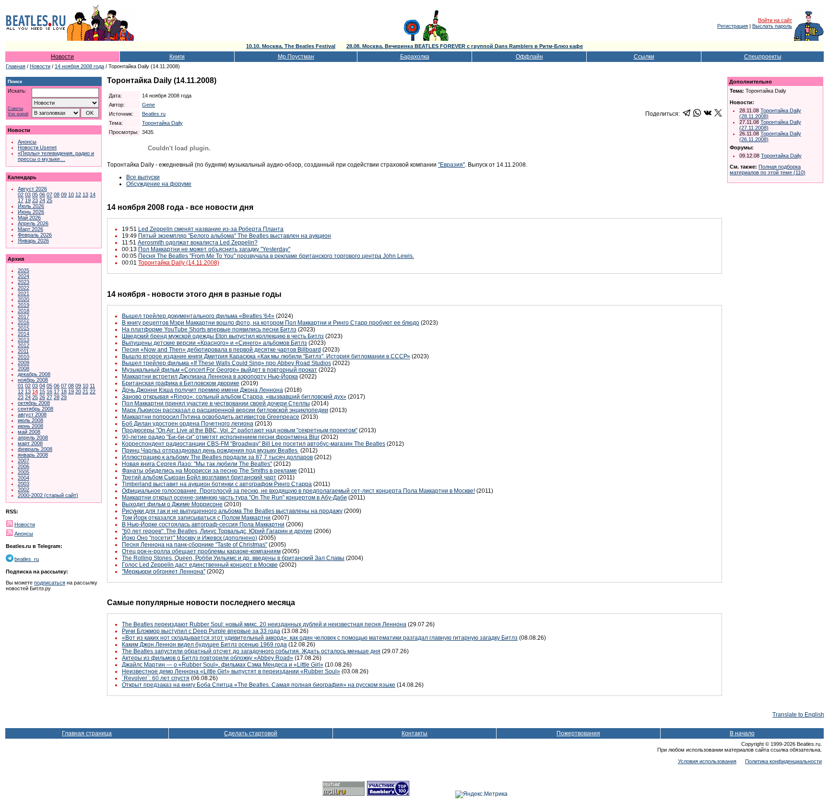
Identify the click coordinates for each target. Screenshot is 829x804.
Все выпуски (143, 177)
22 (92, 391)
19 (28, 200)
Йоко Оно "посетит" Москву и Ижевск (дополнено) (189, 538)
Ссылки (644, 56)
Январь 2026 (33, 241)
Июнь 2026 (31, 212)
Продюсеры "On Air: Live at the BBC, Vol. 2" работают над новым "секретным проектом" (239, 430)
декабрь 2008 (34, 374)
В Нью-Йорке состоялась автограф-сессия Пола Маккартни (203, 524)
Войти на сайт (775, 20)
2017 (23, 316)
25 (49, 200)
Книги (177, 56)
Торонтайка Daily (162, 123)
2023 (23, 282)
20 (78, 391)
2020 (23, 299)
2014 (23, 334)
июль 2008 (30, 420)
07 (49, 194)
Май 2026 (29, 217)
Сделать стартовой (250, 733)
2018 (23, 311)
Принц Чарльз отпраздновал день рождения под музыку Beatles (210, 450)
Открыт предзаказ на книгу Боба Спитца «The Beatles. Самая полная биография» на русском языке (258, 685)
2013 (23, 339)
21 (85, 391)
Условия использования (707, 761)
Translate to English (798, 714)
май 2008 (29, 432)
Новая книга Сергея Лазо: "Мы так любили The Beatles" (197, 464)
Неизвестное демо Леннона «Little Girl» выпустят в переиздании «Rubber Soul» (231, 671)
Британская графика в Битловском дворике (180, 383)
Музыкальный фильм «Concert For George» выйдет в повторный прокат (219, 369)
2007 (23, 460)
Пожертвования (578, 733)
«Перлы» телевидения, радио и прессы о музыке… (56, 156)
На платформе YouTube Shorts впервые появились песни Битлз (209, 329)
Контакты (414, 733)
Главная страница (87, 733)
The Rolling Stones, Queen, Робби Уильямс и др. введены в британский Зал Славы (233, 558)
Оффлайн (529, 56)
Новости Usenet (37, 147)
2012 (23, 345)
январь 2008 (33, 455)
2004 (23, 478)
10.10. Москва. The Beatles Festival (290, 46)
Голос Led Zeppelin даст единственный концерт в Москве (200, 564)
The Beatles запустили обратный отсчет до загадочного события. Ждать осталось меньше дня (251, 651)
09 (64, 194)
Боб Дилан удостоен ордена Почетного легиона (187, 423)
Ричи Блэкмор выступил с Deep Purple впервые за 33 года (201, 631)
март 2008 (30, 443)
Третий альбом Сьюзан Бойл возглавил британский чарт (199, 477)
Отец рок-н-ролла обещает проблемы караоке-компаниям (201, 551)
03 (28, 194)
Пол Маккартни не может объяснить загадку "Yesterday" (214, 249)
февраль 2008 (35, 449)
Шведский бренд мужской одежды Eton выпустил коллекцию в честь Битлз (223, 336)
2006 (23, 466)
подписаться (49, 582)
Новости (62, 56)
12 (78, 194)
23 (35, 200)
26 (42, 397)
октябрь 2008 (34, 403)
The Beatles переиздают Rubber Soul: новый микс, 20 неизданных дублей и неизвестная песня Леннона (264, 624)
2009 (23, 362)
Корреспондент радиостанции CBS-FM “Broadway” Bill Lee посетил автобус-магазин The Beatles (253, 443)
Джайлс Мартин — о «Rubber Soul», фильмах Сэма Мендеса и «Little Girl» (222, 664)
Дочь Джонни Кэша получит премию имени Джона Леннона (202, 390)
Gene (148, 105)
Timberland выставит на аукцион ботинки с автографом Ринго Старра (217, 484)
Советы (15, 109)
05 (35, 194)
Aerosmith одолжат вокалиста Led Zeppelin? (198, 242)
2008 (23, 368)
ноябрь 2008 (33, 380)
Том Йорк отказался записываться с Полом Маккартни (196, 517)
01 (21, 386)
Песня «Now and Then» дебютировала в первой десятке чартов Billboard (221, 349)
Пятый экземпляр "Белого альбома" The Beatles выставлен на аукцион (234, 235)
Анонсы (27, 142)
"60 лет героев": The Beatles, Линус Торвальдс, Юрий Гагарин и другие (217, 531)
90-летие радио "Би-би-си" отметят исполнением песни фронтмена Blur (221, 437)
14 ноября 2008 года (79, 66)
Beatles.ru (154, 114)
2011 (23, 351)
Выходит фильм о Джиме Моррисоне (172, 504)
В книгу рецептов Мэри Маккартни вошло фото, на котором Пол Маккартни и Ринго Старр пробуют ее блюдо (270, 322)
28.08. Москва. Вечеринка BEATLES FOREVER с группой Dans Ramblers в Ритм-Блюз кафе (464, 46)
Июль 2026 (31, 206)
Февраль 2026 (35, 235)
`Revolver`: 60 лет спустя (155, 678)
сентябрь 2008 (35, 409)
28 (56, 397)
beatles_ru (26, 559)
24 (42, 200)
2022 (23, 288)
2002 (23, 489)
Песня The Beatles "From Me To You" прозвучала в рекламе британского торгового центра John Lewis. (276, 256)
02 (21, 194)
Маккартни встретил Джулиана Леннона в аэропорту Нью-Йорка (210, 376)
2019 (23, 305)
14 (92, 194)
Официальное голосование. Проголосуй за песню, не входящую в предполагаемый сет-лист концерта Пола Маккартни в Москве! (298, 490)
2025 (23, 270)
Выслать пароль (772, 26)
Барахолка (414, 56)
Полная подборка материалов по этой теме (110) (767, 169)
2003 (23, 484)
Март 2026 (30, 229)
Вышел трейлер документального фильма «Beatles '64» (198, 316)
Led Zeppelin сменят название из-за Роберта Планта (211, 229)
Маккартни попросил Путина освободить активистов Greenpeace (210, 417)
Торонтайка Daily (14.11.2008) (178, 262)
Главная (15, 66)
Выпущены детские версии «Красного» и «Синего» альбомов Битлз (214, 343)
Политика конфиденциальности (783, 761)
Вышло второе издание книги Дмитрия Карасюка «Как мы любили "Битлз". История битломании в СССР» (266, 356)
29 (64, 397)
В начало (742, 733)
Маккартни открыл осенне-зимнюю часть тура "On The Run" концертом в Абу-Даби (234, 497)
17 (21, 200)
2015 (23, 328)
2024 (23, 276)
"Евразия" (451, 164)
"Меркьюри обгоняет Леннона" (163, 571)
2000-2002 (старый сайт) (48, 495)
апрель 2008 (33, 437)
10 (71, 194)
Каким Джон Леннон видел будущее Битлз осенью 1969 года (204, 644)
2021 (23, 293)
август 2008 (32, 414)
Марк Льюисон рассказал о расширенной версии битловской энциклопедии (225, 410)
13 (85, 194)
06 (42, 194)
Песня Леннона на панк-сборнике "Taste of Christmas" (194, 544)
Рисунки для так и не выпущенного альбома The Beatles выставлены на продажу (232, 511)
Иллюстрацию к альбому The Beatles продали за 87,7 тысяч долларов (217, 457)
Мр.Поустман (296, 56)
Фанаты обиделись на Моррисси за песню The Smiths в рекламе (209, 470)
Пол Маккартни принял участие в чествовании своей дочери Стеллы (216, 403)
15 (42, 391)
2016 (23, 322)
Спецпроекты (763, 56)
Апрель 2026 (33, 223)
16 (49, 391)
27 (49, 397)
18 (64, 391)
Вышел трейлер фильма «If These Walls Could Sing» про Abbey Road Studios (226, 363)
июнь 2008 (30, 426)
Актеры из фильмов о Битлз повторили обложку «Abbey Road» (207, 658)
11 (92, 386)
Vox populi (18, 114)
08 (56, 194)
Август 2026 (32, 189)
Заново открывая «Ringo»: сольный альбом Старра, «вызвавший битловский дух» (234, 396)
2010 (23, 357)
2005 (23, 472)
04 (42, 386)
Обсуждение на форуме (158, 184)
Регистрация (732, 26)
